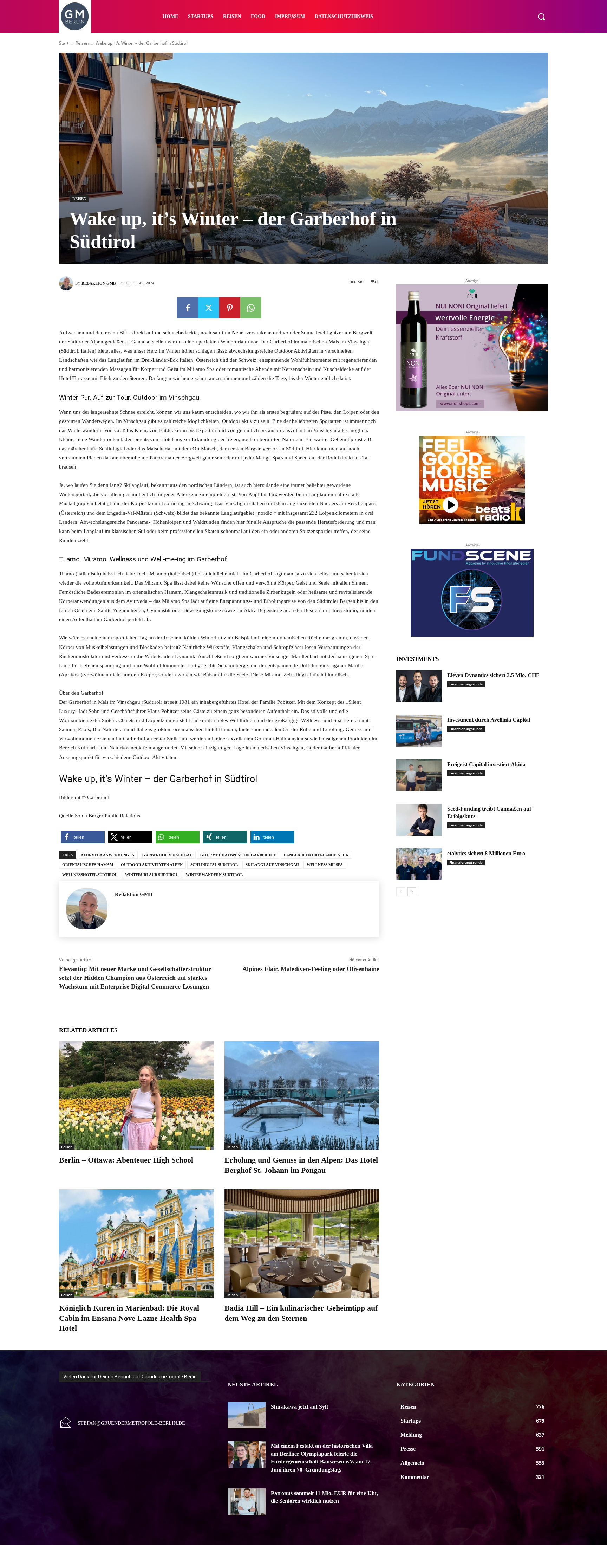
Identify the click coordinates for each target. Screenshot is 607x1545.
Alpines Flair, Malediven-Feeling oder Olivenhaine (310, 968)
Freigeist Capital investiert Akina (486, 764)
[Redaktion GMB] (67, 283)
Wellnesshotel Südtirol (89, 875)
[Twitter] (208, 307)
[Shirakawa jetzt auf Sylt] (247, 1415)
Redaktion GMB (98, 283)
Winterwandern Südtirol (214, 875)
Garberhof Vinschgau (167, 855)
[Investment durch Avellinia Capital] (419, 731)
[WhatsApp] (250, 307)
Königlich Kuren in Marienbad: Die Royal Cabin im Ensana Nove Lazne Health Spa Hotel (129, 1317)
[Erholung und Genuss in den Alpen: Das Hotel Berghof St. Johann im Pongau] (301, 1095)
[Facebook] (187, 307)
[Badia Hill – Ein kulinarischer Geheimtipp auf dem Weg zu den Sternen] (301, 1243)
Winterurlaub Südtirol (151, 875)
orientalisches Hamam (87, 865)
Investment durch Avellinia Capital (488, 720)
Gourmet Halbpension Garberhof (238, 855)
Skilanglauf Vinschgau (272, 865)
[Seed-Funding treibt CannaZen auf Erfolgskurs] (419, 820)
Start (63, 43)
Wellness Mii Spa (325, 865)
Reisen (82, 43)
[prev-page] (400, 891)
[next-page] (411, 891)
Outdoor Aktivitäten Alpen (152, 865)
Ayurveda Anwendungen (108, 855)
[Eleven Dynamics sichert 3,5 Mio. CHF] (419, 686)
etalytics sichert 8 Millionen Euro (486, 853)
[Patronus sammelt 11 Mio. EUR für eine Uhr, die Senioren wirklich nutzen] (247, 1501)
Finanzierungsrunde (466, 684)
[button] (541, 16)
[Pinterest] (229, 307)
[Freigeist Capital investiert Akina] (419, 775)
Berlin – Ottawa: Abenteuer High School (126, 1159)
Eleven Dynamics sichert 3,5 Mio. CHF (493, 675)
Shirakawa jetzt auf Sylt (299, 1407)
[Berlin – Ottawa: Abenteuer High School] (136, 1095)
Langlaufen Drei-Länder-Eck (316, 855)
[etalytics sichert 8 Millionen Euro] (419, 864)
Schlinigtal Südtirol (214, 865)
